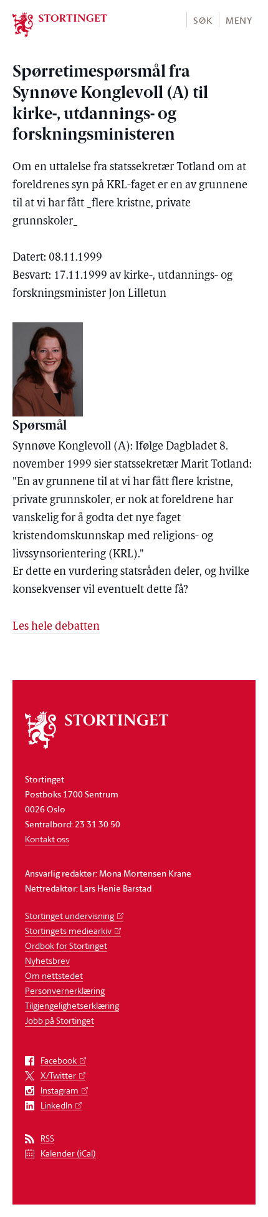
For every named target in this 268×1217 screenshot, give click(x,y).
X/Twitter (58, 1075)
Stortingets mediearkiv (68, 930)
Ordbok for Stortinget (66, 945)
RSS (47, 1138)
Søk (202, 20)
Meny (239, 20)
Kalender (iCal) (68, 1153)
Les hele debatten (56, 627)
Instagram (60, 1090)
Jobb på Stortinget (59, 1020)
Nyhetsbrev (47, 960)
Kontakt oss (47, 839)
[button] (202, 19)
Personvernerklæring (65, 990)
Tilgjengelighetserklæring (72, 1005)
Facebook (59, 1060)
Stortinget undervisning (69, 915)
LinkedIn (56, 1105)
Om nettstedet (54, 975)
